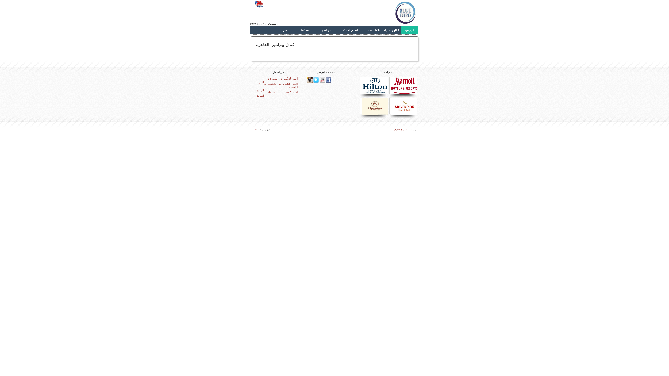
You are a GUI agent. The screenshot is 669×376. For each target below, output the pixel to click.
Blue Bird (255, 129)
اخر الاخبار (325, 30)
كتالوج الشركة (391, 30)
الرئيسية (409, 30)
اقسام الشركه (350, 30)
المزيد (260, 81)
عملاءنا (305, 30)
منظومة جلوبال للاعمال (403, 129)
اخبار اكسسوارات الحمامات (282, 92)
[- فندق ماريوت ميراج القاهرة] (403, 85)
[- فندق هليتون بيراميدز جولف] (374, 85)
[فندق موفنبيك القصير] (403, 106)
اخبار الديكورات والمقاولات (282, 78)
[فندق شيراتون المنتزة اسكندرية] (374, 106)
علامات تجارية (372, 30)
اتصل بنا (284, 30)
